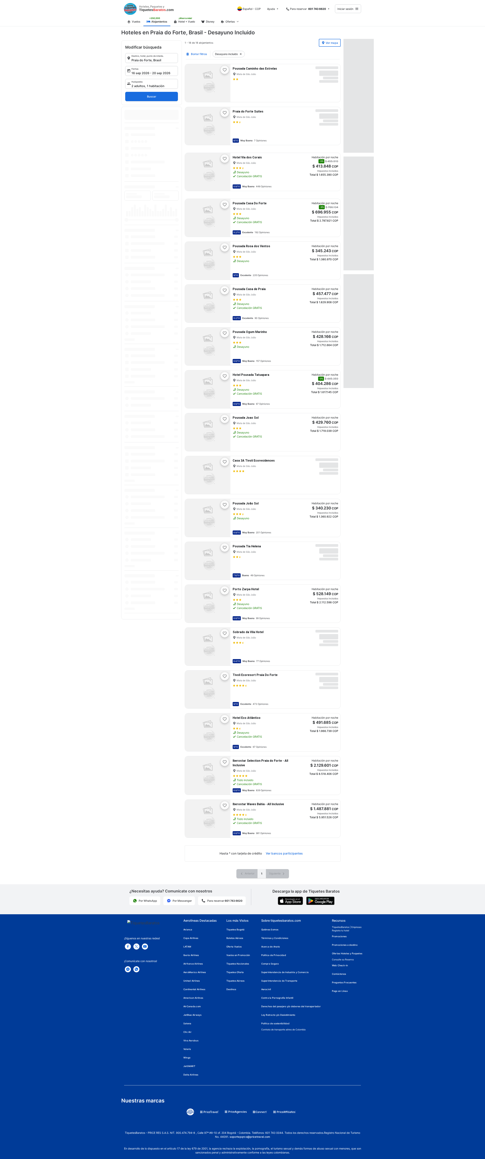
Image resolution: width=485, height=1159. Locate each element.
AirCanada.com (192, 1006)
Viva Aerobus (190, 1040)
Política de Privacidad (273, 955)
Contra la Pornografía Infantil (277, 997)
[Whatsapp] (136, 969)
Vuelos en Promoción (238, 955)
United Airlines (191, 980)
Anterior (249, 873)
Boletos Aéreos (234, 938)
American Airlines (193, 997)
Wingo (186, 1057)
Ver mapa (332, 42)
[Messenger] (128, 969)
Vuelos (136, 21)
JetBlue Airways (192, 1014)
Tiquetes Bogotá (235, 929)
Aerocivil (266, 989)
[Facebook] (128, 946)
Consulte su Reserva (343, 959)
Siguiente (275, 873)
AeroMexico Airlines (194, 972)
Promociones (339, 936)
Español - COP (252, 8)
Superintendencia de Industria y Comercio (285, 972)
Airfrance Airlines (193, 963)
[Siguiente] (224, 83)
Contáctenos (339, 974)
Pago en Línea (340, 991)
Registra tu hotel (340, 930)
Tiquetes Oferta (235, 972)
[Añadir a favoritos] (225, 70)
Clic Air (187, 1032)
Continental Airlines (194, 989)
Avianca (187, 929)
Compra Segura (270, 963)
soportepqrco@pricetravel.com (250, 1136)
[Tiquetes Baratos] (130, 8)
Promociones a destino (344, 944)
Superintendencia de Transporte (279, 980)
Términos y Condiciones (274, 938)
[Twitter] (136, 946)
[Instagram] (145, 946)
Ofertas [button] (230, 21)
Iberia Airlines (191, 955)
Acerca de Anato (270, 946)
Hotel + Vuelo (186, 21)
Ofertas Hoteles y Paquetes (347, 953)
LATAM (187, 946)
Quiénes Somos (269, 929)
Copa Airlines (190, 938)
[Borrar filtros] (241, 54)
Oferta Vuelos (234, 946)
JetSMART (189, 1066)
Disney (210, 21)
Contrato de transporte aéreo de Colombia (283, 1029)
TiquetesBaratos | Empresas (346, 927)
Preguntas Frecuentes (344, 982)
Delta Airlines (190, 1074)
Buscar (151, 96)
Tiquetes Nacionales (237, 963)
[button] (151, 58)
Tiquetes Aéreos (235, 980)
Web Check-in (340, 965)
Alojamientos (159, 21)
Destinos (231, 989)
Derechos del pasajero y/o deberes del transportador (291, 1006)
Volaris (187, 1049)
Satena (187, 1023)
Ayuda (271, 8)
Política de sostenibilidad (275, 1023)
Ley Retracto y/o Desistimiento (278, 1014)
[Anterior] (191, 83)
